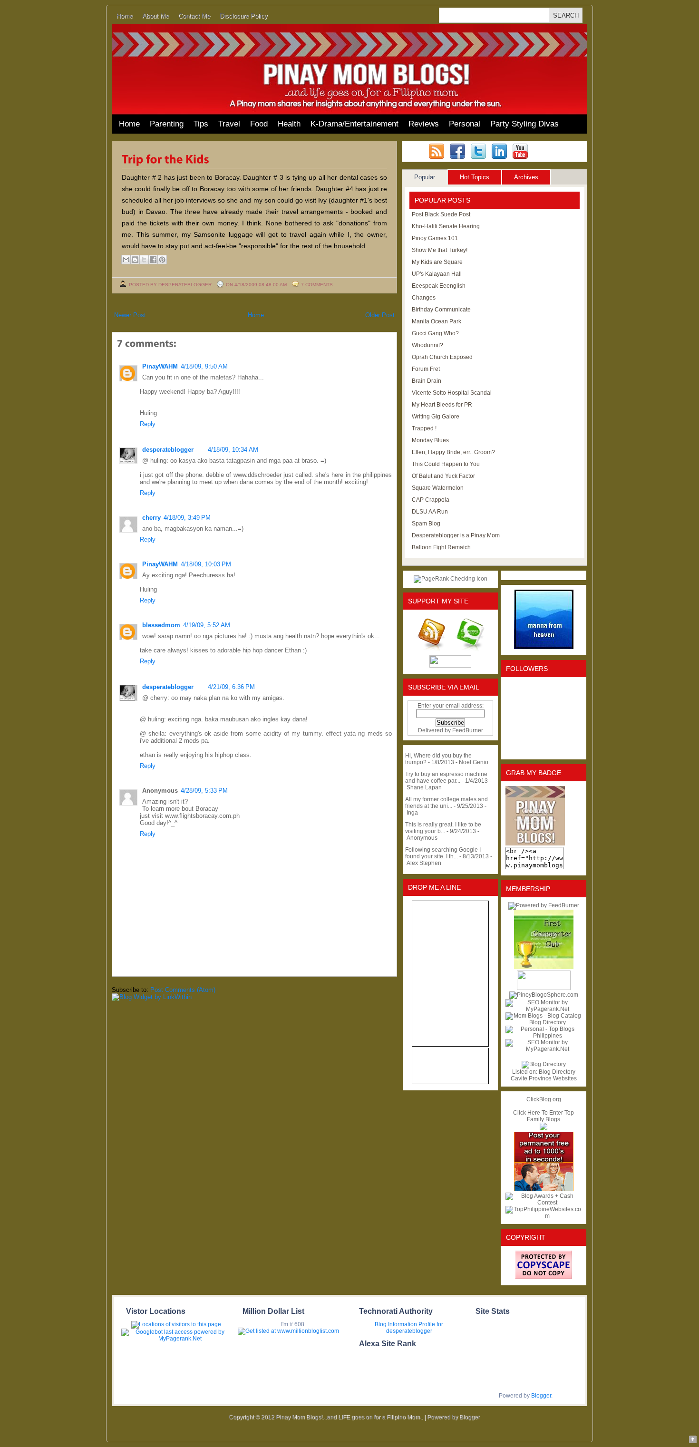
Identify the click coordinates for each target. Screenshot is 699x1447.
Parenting (167, 123)
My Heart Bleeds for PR (442, 404)
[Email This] (126, 259)
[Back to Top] (693, 1440)
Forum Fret (426, 369)
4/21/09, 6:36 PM (231, 686)
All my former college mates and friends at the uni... (446, 802)
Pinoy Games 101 (435, 238)
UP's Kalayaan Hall (437, 274)
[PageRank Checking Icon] (450, 578)
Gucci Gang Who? (435, 333)
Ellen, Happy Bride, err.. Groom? (453, 452)
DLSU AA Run (430, 511)
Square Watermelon (438, 488)
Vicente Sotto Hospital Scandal (452, 392)
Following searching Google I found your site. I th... (443, 853)
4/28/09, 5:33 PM (204, 790)
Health (289, 123)
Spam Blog (426, 523)
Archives (526, 177)
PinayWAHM (160, 366)
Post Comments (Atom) (182, 989)
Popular (424, 177)
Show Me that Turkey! (439, 250)
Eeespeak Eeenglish (439, 285)
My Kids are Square (437, 262)
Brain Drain (426, 381)
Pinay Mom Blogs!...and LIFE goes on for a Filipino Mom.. (349, 1417)
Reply (147, 423)
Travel (229, 123)
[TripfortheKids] (165, 158)
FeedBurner (467, 730)
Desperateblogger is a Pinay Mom (456, 535)
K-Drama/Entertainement (354, 123)
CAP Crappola (430, 499)
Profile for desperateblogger (415, 1327)
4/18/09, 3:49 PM (187, 517)
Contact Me (194, 15)
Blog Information (396, 1324)
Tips (201, 123)
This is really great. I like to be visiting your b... (443, 828)
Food (259, 123)
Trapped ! (424, 428)
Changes (424, 297)
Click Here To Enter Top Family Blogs (543, 1116)
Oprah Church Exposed (442, 357)
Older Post (380, 315)
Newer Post (130, 315)
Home (124, 15)
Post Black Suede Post (441, 214)
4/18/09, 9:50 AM (204, 366)
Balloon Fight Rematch (441, 547)
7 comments (317, 284)
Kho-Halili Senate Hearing (446, 226)
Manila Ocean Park (436, 321)
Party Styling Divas (524, 123)
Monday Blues (430, 440)
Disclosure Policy (244, 15)
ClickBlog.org (543, 1099)
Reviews (423, 123)
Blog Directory (557, 1071)
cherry (151, 517)
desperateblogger (168, 449)
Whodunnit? (427, 345)
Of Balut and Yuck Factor (443, 476)
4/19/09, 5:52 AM (206, 625)
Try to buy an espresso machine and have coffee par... (446, 777)
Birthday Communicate (441, 309)
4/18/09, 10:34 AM (233, 449)
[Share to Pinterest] (162, 259)
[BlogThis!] (135, 259)
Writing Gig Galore (435, 416)
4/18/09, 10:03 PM (206, 564)
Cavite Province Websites (544, 1078)
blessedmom (161, 625)
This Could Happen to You (446, 464)
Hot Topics (474, 177)
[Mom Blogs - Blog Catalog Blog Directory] (543, 1022)
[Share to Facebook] (153, 259)
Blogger (541, 1395)
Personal (464, 123)
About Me (155, 15)
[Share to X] (144, 259)
